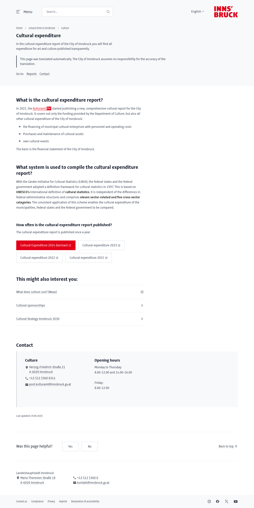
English (196, 11)
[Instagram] (209, 501)
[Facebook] (217, 501)
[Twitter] (226, 501)
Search (108, 11)
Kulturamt (39, 108)
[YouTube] (236, 501)
